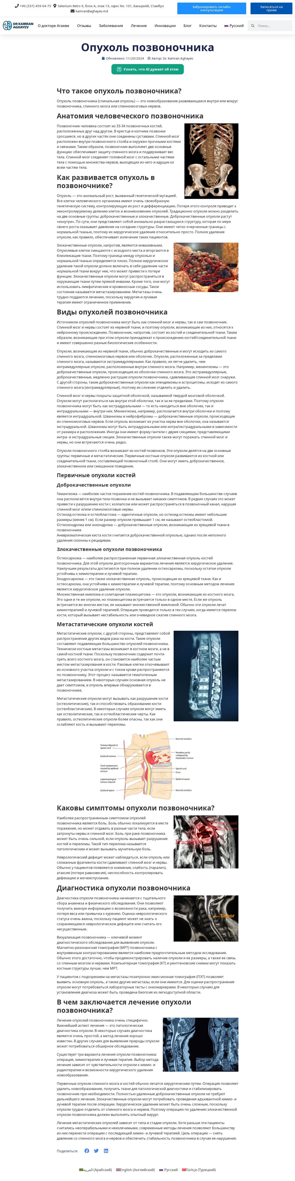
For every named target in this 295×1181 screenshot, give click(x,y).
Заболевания (111, 25)
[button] (86, 1150)
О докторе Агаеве (53, 25)
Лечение (139, 25)
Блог (188, 25)
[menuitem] (234, 25)
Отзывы (84, 25)
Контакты (208, 25)
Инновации (165, 25)
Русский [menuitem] (171, 1169)
